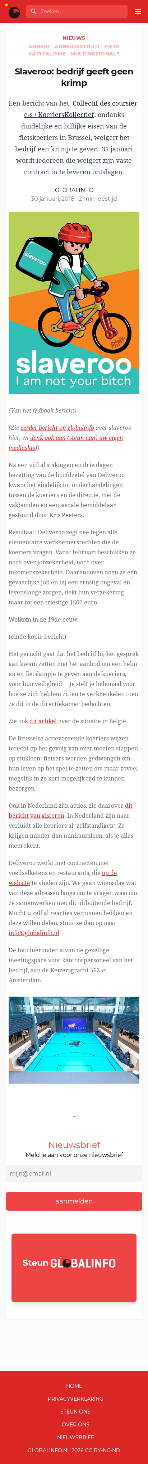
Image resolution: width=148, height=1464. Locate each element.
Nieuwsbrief (75, 1437)
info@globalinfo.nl (34, 933)
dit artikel (43, 721)
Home (74, 1386)
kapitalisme (48, 53)
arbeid (40, 46)
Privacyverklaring (75, 1399)
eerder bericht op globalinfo (57, 428)
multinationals (95, 53)
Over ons (75, 1424)
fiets (112, 46)
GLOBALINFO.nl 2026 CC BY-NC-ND (74, 1450)
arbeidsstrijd (78, 46)
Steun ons (75, 1412)
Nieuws (74, 38)
